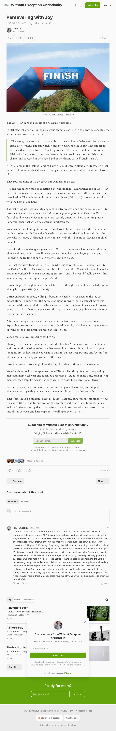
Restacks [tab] (25, 501)
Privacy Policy (79, 664)
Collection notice (84, 710)
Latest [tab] (17, 599)
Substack (44, 725)
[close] (85, 622)
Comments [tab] (13, 501)
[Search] (75, 5)
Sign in (107, 5)
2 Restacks (38, 461)
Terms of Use (71, 662)
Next (100, 481)
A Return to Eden (17, 607)
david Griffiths (56, 114)
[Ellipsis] (108, 527)
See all (12, 667)
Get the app (72, 718)
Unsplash (70, 114)
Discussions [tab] (28, 599)
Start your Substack (50, 718)
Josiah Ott (18, 29)
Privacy (63, 710)
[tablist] (19, 501)
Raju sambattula (20, 527)
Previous (17, 481)
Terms (72, 710)
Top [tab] (9, 599)
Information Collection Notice (57, 664)
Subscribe (92, 5)
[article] (58, 613)
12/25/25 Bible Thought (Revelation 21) (26, 611)
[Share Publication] (81, 5)
